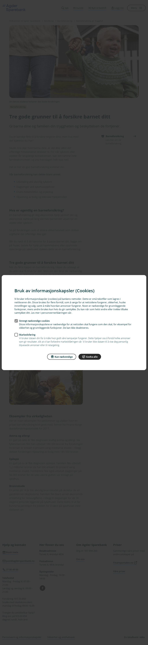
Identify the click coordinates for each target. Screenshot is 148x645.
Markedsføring (27, 334)
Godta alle (92, 356)
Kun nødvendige (64, 356)
